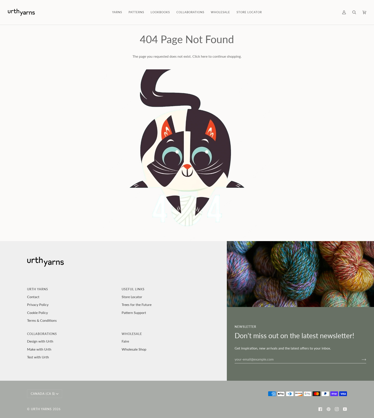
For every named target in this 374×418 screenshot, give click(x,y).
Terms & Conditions (42, 320)
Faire (125, 341)
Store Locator (132, 297)
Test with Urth (38, 357)
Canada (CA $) (43, 393)
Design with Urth (40, 341)
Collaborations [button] (42, 334)
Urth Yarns (41, 409)
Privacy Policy (37, 304)
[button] (117, 12)
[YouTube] (345, 409)
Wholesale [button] (132, 334)
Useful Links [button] (133, 289)
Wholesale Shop (134, 349)
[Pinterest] (328, 409)
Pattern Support (134, 312)
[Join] (360, 359)
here (204, 56)
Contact (33, 297)
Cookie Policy (37, 312)
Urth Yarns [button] (37, 289)
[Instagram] (337, 409)
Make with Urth (39, 349)
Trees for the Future (137, 304)
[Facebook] (320, 409)
